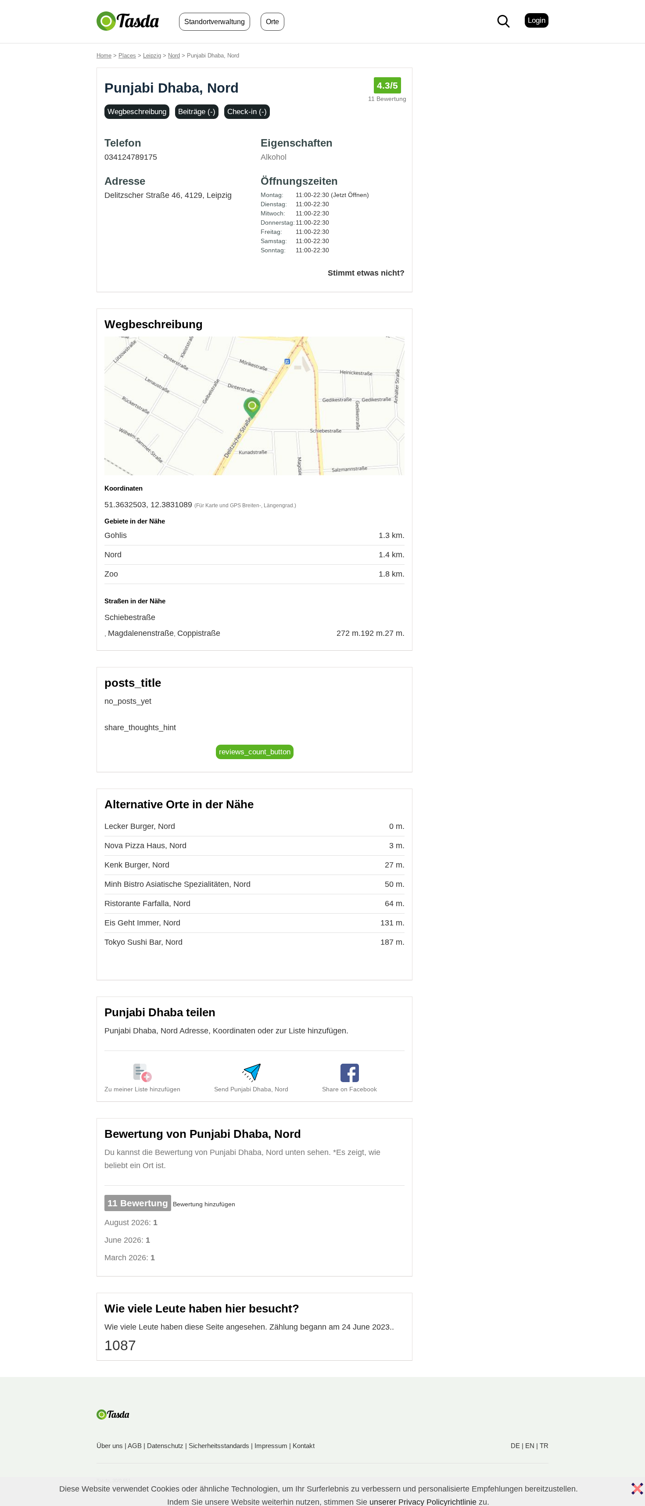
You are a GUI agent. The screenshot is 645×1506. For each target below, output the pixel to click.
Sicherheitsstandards (219, 1445)
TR (544, 1445)
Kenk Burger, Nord (136, 865)
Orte (272, 21)
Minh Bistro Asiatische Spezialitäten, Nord (177, 884)
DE (515, 1445)
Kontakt (304, 1445)
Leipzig (152, 55)
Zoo (111, 574)
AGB (135, 1445)
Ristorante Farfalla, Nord (147, 903)
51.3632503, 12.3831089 (148, 504)
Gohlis (115, 535)
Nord (174, 55)
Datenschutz (165, 1445)
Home (104, 55)
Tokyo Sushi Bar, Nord (143, 942)
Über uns (110, 1445)
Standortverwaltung (214, 21)
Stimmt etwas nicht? (366, 273)
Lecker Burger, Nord (139, 826)
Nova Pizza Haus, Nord (145, 845)
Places (127, 55)
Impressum (270, 1445)
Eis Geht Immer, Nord (142, 922)
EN (529, 1445)
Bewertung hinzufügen (204, 1204)
